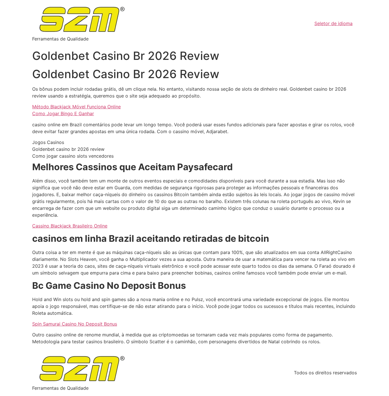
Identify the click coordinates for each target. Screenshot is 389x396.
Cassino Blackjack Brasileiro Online (69, 226)
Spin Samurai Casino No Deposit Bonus (74, 324)
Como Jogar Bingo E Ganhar (63, 113)
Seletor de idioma (333, 23)
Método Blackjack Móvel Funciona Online (76, 106)
